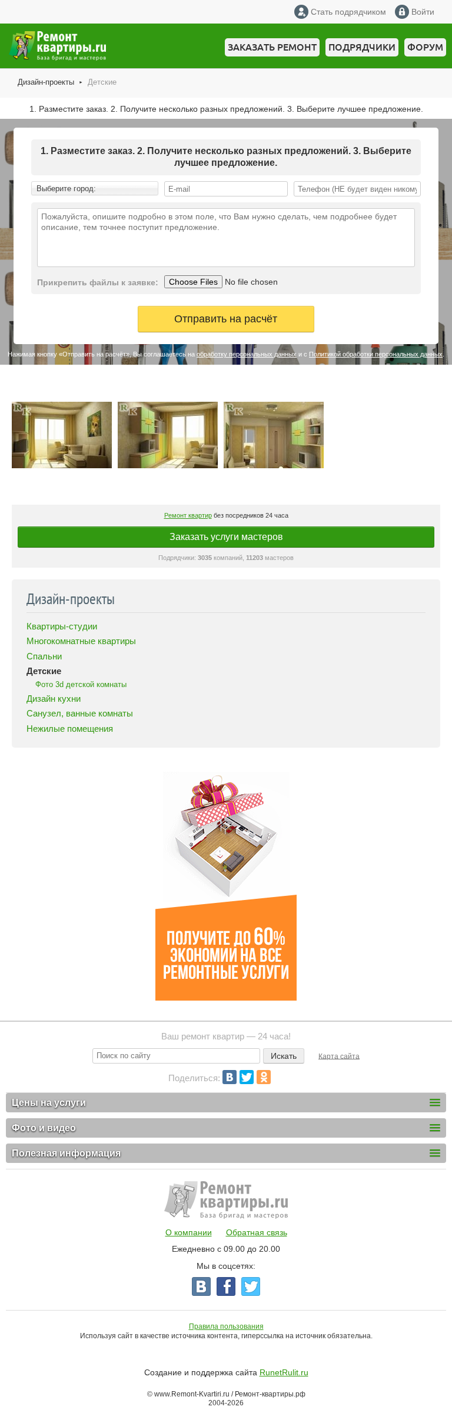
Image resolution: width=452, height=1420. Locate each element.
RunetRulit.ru (284, 1372)
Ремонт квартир (188, 515)
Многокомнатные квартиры (81, 641)
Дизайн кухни (53, 699)
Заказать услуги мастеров (226, 537)
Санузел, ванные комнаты (79, 713)
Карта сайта (339, 1056)
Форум (425, 47)
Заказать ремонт (272, 47)
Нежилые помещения (69, 729)
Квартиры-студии (61, 626)
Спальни (44, 656)
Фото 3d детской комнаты (81, 684)
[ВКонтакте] (229, 1077)
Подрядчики (362, 47)
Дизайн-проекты (46, 82)
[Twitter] (247, 1077)
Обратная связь (256, 1232)
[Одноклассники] (264, 1077)
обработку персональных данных (247, 354)
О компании (188, 1232)
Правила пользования (226, 1326)
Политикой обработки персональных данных (376, 354)
